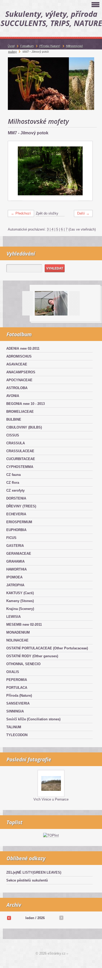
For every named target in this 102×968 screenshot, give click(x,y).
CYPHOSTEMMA (19, 467)
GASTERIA (15, 546)
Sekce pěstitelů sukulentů (27, 880)
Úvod (11, 46)
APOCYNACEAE (19, 380)
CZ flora (12, 483)
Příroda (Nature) (19, 695)
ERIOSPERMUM (19, 522)
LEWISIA (13, 617)
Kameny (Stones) (20, 601)
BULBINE (13, 419)
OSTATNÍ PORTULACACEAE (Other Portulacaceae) (47, 648)
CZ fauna (13, 475)
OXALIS (12, 672)
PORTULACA (16, 688)
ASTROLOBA (16, 388)
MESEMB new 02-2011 (24, 624)
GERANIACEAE (18, 554)
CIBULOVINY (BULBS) (24, 427)
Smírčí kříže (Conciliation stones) (33, 719)
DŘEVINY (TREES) (21, 506)
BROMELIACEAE (20, 412)
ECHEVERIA (16, 514)
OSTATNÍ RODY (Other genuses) (32, 656)
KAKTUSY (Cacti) (20, 593)
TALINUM (13, 727)
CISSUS (12, 435)
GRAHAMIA (15, 561)
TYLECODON (16, 735)
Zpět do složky (47, 213)
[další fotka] (84, 171)
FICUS (11, 538)
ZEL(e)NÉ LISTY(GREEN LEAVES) (33, 872)
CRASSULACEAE (20, 451)
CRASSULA (15, 443)
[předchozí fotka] (16, 171)
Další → (83, 213)
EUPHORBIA (16, 530)
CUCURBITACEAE (20, 459)
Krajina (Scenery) (20, 609)
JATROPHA (15, 585)
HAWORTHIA (16, 569)
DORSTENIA (16, 498)
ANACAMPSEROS (20, 372)
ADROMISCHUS (19, 356)
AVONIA (12, 396)
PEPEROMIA (16, 680)
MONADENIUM (18, 632)
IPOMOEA (14, 577)
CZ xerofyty (15, 490)
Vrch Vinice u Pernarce (51, 799)
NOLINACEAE (17, 640)
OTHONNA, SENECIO (23, 664)
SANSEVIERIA (18, 703)
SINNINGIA (15, 711)
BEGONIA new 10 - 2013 (25, 404)
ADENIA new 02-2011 (22, 348)
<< (9, 917)
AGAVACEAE (16, 364)
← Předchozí (21, 213)
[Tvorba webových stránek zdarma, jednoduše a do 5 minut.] (67, 954)
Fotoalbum (27, 46)
